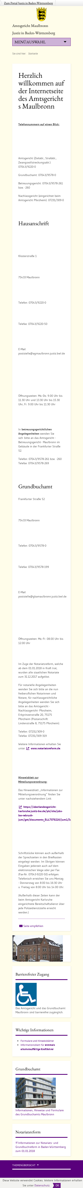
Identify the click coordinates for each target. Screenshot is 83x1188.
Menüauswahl (30, 42)
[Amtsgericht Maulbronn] (41, 14)
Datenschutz (42, 1185)
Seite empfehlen (33, 926)
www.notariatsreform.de (45, 748)
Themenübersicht (23, 1165)
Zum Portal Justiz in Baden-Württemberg (28, 3)
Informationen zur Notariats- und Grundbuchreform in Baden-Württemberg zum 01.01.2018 (41, 1147)
